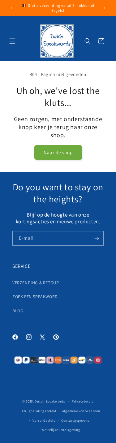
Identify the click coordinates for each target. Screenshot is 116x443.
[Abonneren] (96, 238)
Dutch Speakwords (50, 401)
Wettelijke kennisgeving (60, 430)
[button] (12, 41)
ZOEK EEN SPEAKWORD (35, 296)
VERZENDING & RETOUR (35, 282)
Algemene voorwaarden (81, 411)
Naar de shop (58, 152)
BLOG (17, 311)
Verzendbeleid (43, 420)
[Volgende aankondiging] (104, 8)
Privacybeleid (83, 401)
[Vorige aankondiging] (11, 8)
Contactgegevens (75, 420)
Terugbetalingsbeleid (39, 411)
